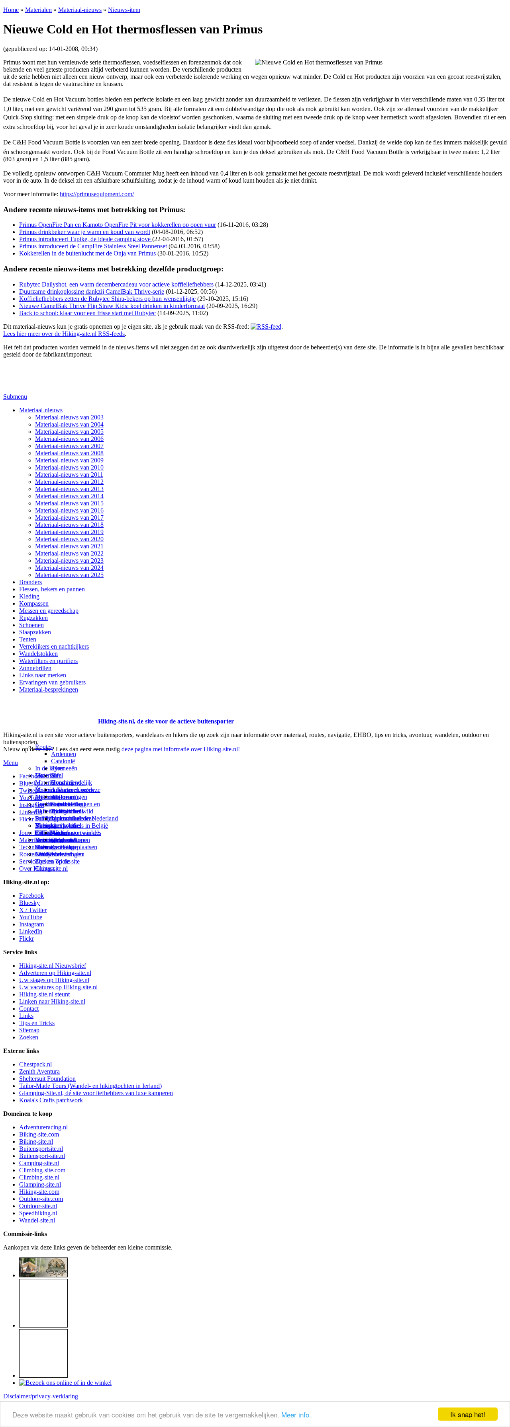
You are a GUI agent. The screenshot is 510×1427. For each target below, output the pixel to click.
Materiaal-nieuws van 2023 (69, 560)
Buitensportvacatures (61, 839)
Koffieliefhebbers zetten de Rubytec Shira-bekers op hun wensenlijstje (107, 298)
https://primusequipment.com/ (97, 194)
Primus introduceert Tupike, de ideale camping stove (85, 239)
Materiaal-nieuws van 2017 (69, 517)
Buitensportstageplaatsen (66, 847)
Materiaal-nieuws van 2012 (69, 481)
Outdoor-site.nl (38, 1206)
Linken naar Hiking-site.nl (52, 1001)
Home (11, 9)
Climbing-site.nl (39, 1177)
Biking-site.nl (36, 1141)
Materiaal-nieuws (80, 9)
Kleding (29, 596)
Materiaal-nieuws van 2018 (69, 524)
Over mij (62, 782)
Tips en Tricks (37, 1023)
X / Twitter (33, 909)
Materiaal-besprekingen (48, 689)
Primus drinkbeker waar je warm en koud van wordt (84, 231)
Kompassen (34, 603)
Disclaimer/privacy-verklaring (40, 1396)
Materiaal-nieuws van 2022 (69, 553)
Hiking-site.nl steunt (44, 994)
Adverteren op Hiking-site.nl (55, 972)
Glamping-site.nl (40, 1184)
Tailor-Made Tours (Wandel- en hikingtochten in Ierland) (90, 1085)
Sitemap (45, 847)
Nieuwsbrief (50, 854)
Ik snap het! (467, 1414)
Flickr (26, 819)
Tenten (27, 639)
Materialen (38, 9)
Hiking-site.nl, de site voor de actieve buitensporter (166, 721)
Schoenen (31, 625)
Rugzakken (33, 617)
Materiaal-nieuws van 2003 (69, 417)
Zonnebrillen (35, 668)
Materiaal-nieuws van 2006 (69, 438)
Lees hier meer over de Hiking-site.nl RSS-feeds (64, 333)
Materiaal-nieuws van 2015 (69, 503)
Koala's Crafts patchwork (51, 1100)
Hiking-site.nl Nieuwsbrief (52, 965)
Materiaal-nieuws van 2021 (69, 546)
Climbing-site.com (42, 1170)
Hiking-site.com (39, 1191)
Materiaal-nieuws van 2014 (69, 496)
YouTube (30, 917)
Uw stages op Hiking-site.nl (54, 980)
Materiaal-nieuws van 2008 (69, 453)
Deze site (46, 775)
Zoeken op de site (57, 861)
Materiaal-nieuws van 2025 (69, 574)
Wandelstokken (38, 653)
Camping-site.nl (39, 1163)
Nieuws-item (124, 9)
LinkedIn (30, 931)
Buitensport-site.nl (42, 1155)
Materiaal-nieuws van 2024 (69, 567)
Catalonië (63, 761)
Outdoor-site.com (41, 1198)
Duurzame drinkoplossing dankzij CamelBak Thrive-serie (91, 291)
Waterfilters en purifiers (48, 660)
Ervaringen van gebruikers (52, 682)
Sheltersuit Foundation (47, 1078)
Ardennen (63, 754)
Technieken (33, 847)
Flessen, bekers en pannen (52, 589)
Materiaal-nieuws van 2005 (69, 431)
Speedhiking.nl (38, 1213)
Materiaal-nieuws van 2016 (69, 510)
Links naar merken (42, 675)
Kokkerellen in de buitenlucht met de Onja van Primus (87, 253)
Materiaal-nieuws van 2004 (69, 424)
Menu (10, 762)
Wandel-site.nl (37, 1220)
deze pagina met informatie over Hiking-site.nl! (181, 749)
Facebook (31, 776)
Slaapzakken (35, 632)
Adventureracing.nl (43, 1127)
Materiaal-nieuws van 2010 (69, 467)
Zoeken (28, 1037)
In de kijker (49, 768)
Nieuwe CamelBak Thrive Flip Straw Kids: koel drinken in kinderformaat (112, 305)
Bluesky (29, 902)
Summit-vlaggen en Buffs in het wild (75, 808)
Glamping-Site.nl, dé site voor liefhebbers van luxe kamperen (96, 1093)
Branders (30, 582)
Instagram (31, 804)
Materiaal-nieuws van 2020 (69, 539)
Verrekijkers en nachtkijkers (54, 646)
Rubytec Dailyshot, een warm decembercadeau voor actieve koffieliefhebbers (116, 284)
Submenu (15, 396)
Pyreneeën (64, 768)
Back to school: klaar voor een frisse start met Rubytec (87, 313)
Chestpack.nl (35, 1064)
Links (26, 1015)
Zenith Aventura (39, 1071)
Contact (45, 868)
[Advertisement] (49, 711)
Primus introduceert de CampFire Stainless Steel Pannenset (93, 246)
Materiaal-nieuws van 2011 (69, 474)
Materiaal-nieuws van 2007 (69, 446)
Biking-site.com (39, 1134)
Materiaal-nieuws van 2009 (69, 460)
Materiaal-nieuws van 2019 (69, 531)
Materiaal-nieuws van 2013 (69, 488)
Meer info (295, 1414)
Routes (44, 746)
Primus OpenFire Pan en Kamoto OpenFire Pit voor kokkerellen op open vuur (117, 224)
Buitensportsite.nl (41, 1148)
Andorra (61, 796)
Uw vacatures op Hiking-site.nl (58, 987)
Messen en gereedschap (48, 610)
